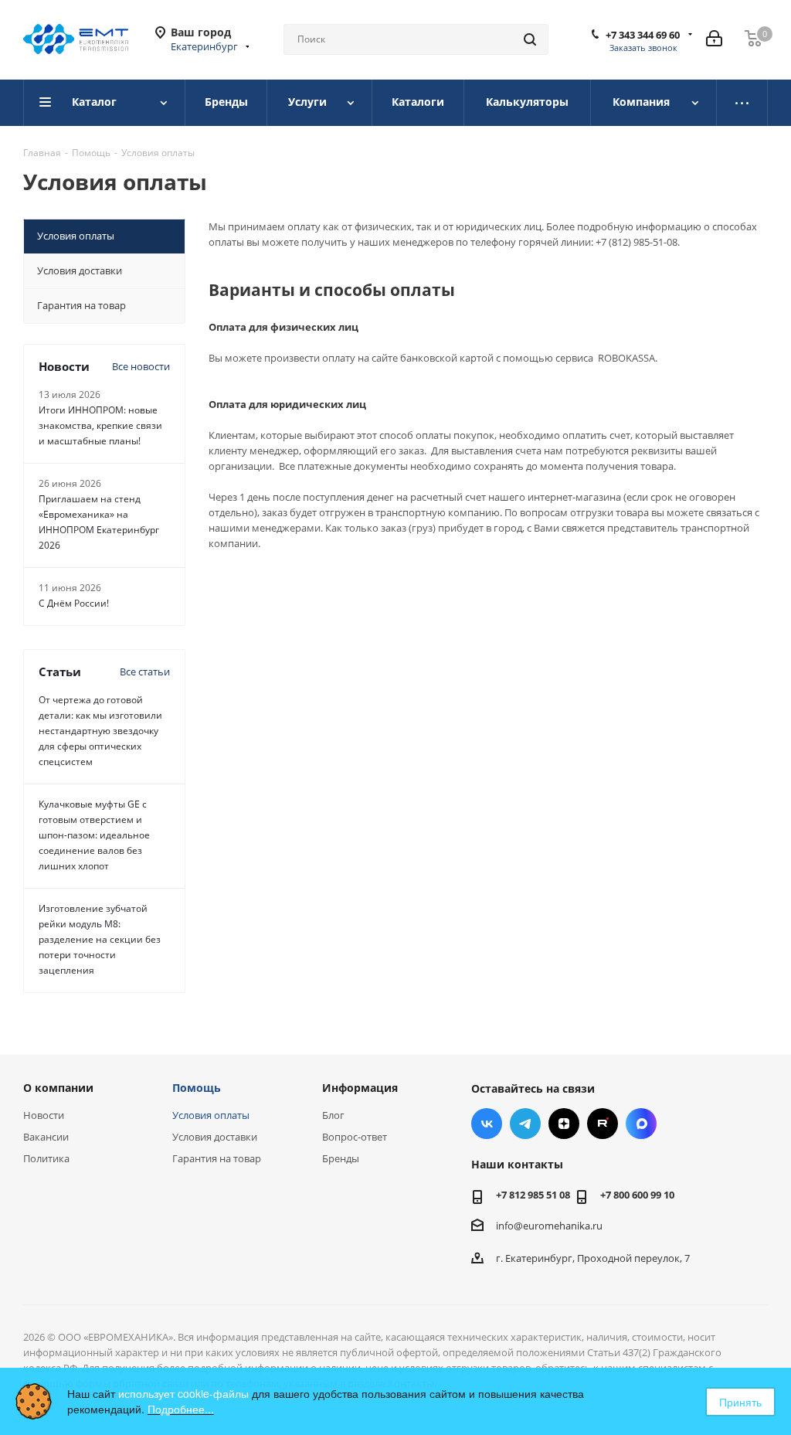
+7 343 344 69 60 (643, 35)
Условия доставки (214, 1137)
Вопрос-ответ (354, 1137)
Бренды (340, 1158)
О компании (58, 1087)
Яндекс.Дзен (563, 1123)
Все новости (141, 366)
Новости (43, 1115)
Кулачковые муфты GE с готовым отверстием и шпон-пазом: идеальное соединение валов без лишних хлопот (94, 834)
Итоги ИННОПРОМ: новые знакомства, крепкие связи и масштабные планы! (100, 425)
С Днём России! (74, 603)
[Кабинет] (714, 39)
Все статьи (145, 671)
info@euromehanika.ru (549, 1226)
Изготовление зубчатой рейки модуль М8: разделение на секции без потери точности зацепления (100, 939)
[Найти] (529, 39)
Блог (333, 1115)
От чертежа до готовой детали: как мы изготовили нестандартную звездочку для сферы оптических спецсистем (100, 730)
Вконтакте (486, 1123)
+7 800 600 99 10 (637, 1195)
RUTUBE (602, 1123)
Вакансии (46, 1137)
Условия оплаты (211, 1115)
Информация (360, 1087)
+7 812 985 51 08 (533, 1195)
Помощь (196, 1087)
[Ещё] (742, 103)
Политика (46, 1158)
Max (641, 1123)
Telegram (525, 1123)
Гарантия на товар (216, 1158)
